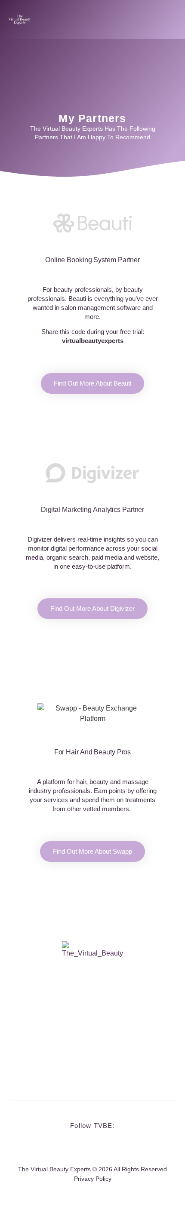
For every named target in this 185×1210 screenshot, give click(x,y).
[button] (170, 19)
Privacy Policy (92, 1178)
